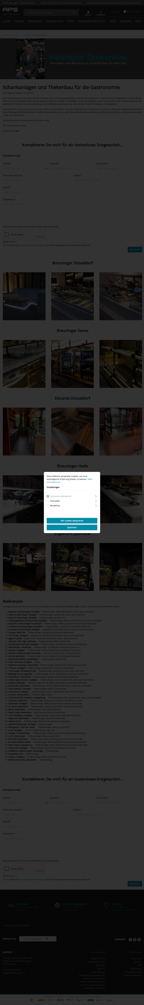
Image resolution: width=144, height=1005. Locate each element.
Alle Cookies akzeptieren (72, 520)
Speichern (72, 527)
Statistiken (55, 501)
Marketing (55, 505)
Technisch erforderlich (60, 496)
